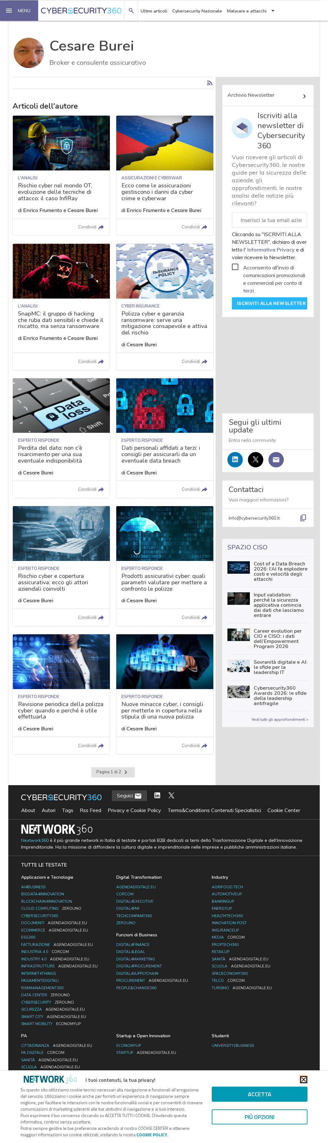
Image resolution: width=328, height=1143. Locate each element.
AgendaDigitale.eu (136, 887)
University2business (233, 1045)
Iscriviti (271, 303)
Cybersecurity (47, 1002)
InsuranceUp (225, 930)
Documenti (54, 922)
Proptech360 (225, 944)
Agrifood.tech (227, 887)
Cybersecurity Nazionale (197, 11)
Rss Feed (90, 810)
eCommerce (54, 930)
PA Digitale (42, 1052)
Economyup (128, 1045)
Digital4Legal (130, 951)
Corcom (125, 894)
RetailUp (220, 951)
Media (228, 937)
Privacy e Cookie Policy (134, 810)
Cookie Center (283, 810)
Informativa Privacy (271, 249)
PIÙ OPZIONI (260, 1117)
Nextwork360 (35, 840)
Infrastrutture (59, 966)
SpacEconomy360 (230, 973)
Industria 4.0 (45, 951)
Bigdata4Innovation (42, 894)
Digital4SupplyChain (137, 973)
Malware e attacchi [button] (246, 11)
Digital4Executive (134, 901)
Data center (45, 995)
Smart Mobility (51, 1023)
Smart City (53, 1016)
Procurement (152, 980)
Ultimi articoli (154, 11)
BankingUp (223, 901)
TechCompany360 (134, 915)
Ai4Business (33, 887)
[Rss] (210, 83)
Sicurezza (53, 1009)
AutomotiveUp (227, 894)
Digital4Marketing (135, 959)
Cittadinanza (56, 1045)
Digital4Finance (133, 944)
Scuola (241, 966)
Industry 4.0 (55, 959)
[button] (19, 10)
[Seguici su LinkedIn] (235, 459)
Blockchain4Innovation (46, 901)
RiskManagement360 (42, 988)
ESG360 (28, 937)
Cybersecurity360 (39, 915)
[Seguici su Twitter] (255, 459)
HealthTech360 (227, 915)
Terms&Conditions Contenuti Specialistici (214, 810)
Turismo (242, 988)
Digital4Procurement (139, 966)
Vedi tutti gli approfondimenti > (279, 719)
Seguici (125, 795)
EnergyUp (222, 908)
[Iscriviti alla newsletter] (276, 459)
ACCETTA (259, 1094)
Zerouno (125, 922)
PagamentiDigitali (40, 980)
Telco (228, 980)
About (28, 810)
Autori (48, 810)
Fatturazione (57, 944)
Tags (67, 810)
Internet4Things (38, 973)
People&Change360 (136, 988)
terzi (248, 290)
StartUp (146, 1052)
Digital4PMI (127, 908)
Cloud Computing (51, 908)
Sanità (240, 959)
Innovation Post (229, 922)
